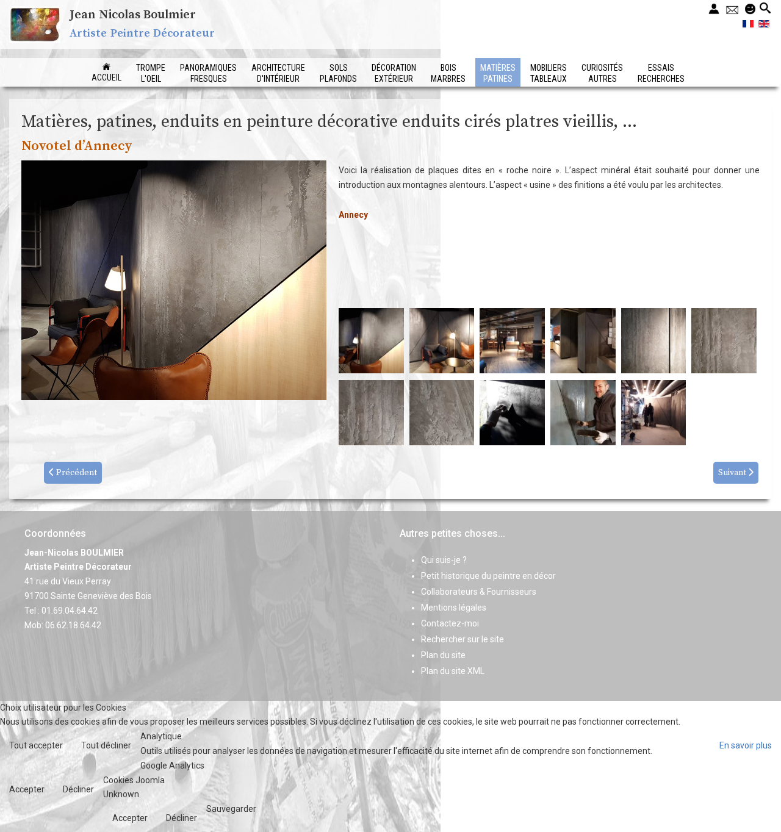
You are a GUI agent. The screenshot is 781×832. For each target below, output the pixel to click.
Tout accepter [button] (36, 745)
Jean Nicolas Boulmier (133, 15)
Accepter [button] (27, 789)
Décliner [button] (78, 789)
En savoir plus (745, 745)
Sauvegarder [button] (231, 809)
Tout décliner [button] (106, 745)
